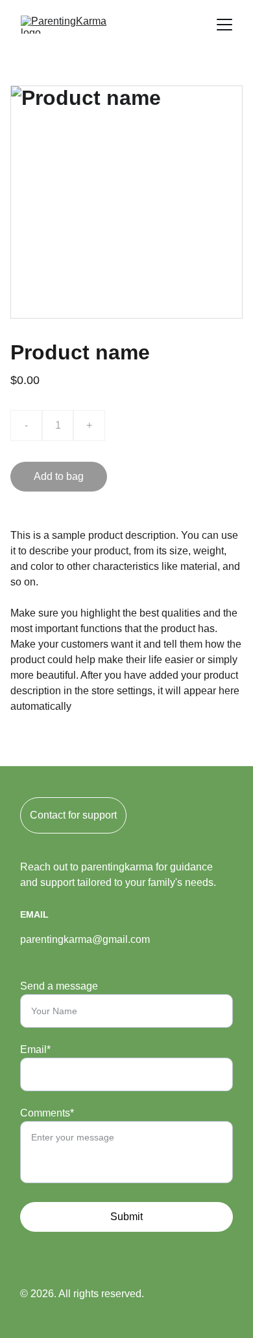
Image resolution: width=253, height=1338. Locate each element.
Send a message (59, 986)
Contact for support (73, 815)
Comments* (47, 1112)
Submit (126, 1216)
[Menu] (224, 24)
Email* (35, 1049)
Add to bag (59, 476)
